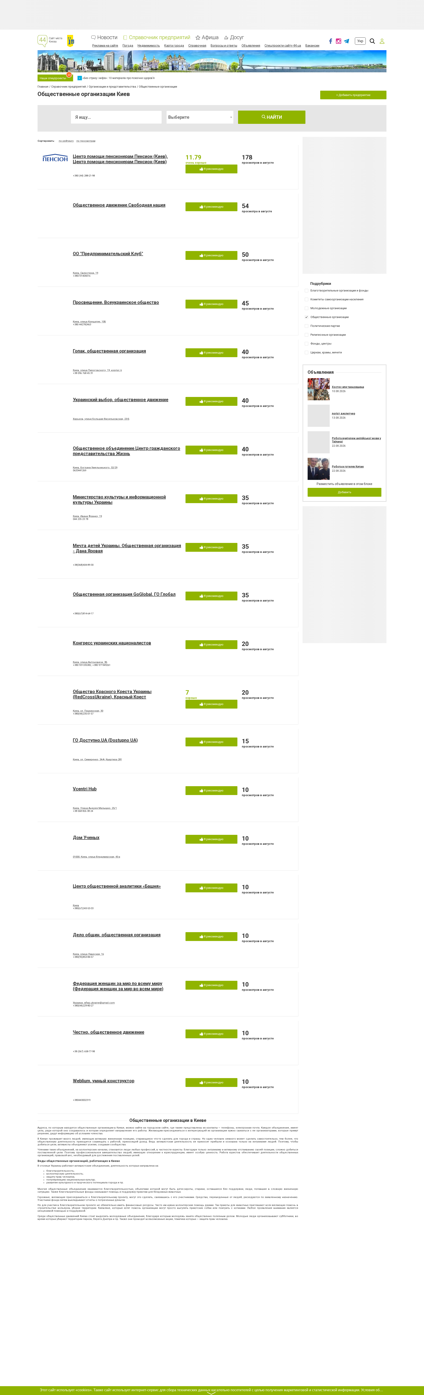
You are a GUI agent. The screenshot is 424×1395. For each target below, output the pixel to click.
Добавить (344, 492)
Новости (107, 37)
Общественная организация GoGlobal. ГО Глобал (124, 594)
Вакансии (312, 45)
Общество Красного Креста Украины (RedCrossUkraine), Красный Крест (112, 694)
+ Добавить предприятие (353, 95)
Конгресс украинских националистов (112, 643)
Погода (128, 45)
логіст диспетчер (343, 413)
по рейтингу (66, 141)
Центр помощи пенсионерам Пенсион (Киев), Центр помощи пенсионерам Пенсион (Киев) (120, 159)
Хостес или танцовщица (348, 387)
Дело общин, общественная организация (117, 934)
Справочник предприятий (159, 37)
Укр (360, 41)
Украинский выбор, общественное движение (120, 399)
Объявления (251, 45)
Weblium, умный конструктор (103, 1080)
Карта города (174, 45)
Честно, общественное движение (108, 1032)
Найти (274, 117)
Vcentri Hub (85, 788)
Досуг (237, 37)
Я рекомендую (213, 169)
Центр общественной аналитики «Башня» (117, 886)
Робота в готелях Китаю (348, 466)
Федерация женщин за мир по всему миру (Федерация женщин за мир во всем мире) (118, 986)
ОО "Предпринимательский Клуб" (108, 253)
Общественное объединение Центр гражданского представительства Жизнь (126, 451)
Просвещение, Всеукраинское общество (116, 302)
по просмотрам (85, 141)
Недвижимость (149, 45)
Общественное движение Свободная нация (119, 205)
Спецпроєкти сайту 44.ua (283, 45)
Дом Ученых (86, 837)
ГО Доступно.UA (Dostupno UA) (105, 740)
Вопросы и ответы (224, 45)
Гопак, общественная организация (109, 351)
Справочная (197, 45)
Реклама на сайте (105, 45)
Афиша (210, 37)
